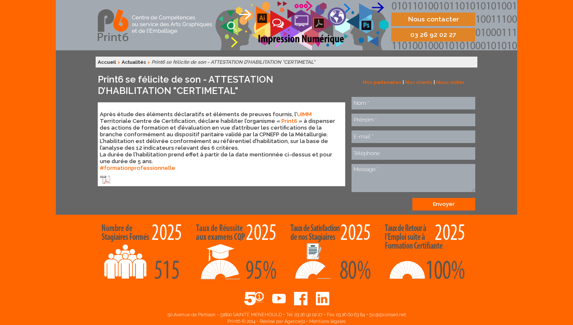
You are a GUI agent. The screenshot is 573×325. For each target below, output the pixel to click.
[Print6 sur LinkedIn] (322, 298)
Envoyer (444, 204)
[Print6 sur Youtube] (279, 298)
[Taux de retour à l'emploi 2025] (428, 253)
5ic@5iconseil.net (387, 314)
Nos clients (418, 82)
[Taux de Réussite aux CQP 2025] (239, 253)
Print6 (289, 121)
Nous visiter (450, 82)
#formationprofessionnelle (137, 168)
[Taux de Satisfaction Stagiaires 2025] (333, 253)
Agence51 (294, 321)
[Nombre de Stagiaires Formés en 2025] (145, 253)
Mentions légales (327, 321)
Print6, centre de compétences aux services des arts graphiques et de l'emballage (156, 25)
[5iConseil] (254, 298)
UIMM (304, 114)
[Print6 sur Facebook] (300, 298)
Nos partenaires (382, 82)
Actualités (134, 62)
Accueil (107, 62)
